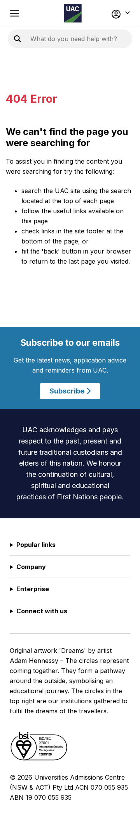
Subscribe (67, 391)
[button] (120, 13)
